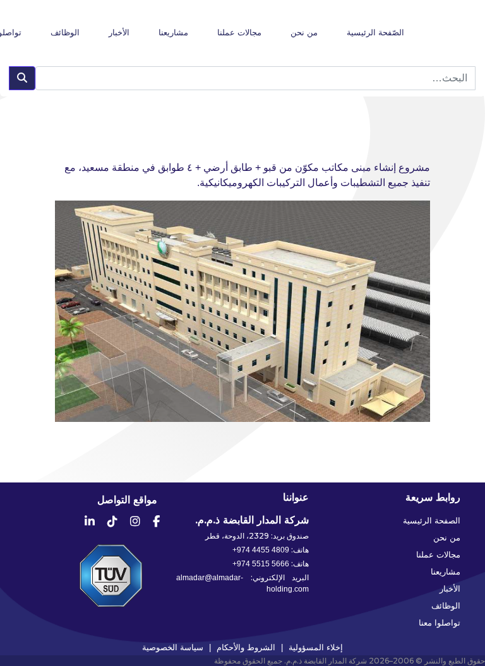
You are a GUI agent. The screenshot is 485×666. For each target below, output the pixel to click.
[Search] (22, 78)
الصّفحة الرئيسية (375, 32)
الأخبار (119, 32)
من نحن (304, 32)
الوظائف (65, 32)
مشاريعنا (173, 32)
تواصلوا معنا (439, 622)
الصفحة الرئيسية (431, 520)
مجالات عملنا (239, 32)
